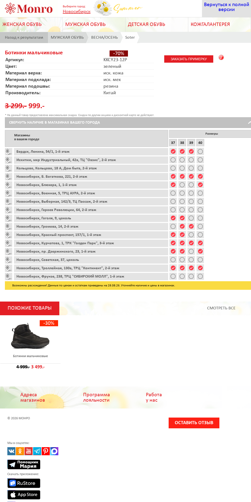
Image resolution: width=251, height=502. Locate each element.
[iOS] (11, 494)
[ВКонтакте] (11, 451)
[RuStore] (11, 482)
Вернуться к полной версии (226, 7)
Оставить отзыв (194, 422)
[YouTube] (29, 451)
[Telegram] (37, 451)
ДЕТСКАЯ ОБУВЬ (146, 24)
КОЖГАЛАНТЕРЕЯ (210, 24)
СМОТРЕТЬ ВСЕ (221, 308)
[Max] (54, 451)
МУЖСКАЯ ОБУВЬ (85, 24)
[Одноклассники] (20, 451)
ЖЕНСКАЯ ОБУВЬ (22, 24)
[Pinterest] (46, 451)
